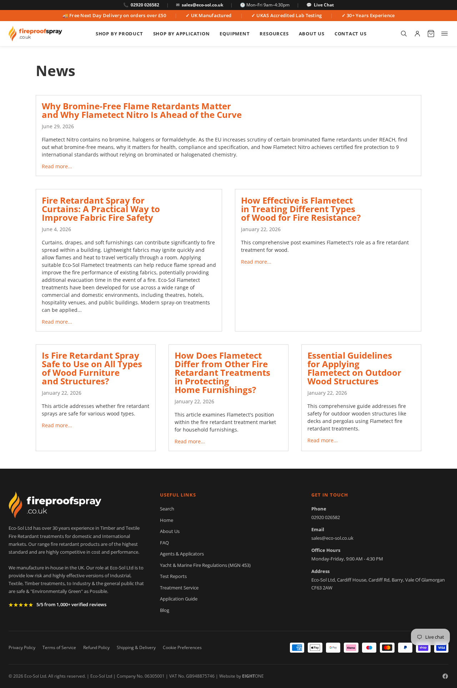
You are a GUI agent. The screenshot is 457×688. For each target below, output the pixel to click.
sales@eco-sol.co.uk (202, 5)
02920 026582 (145, 5)
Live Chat (324, 5)
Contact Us (351, 33)
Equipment (235, 33)
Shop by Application (181, 33)
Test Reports (173, 576)
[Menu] (444, 34)
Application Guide (178, 598)
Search (167, 508)
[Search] (404, 34)
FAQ (164, 542)
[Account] (417, 34)
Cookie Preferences (182, 647)
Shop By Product (119, 33)
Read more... (57, 166)
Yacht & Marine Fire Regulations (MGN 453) (205, 565)
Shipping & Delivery (136, 647)
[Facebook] (445, 676)
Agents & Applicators (182, 553)
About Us (312, 33)
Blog (164, 610)
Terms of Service (59, 647)
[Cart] (431, 34)
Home (166, 520)
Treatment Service (179, 587)
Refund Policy (96, 647)
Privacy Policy (22, 647)
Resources (274, 33)
